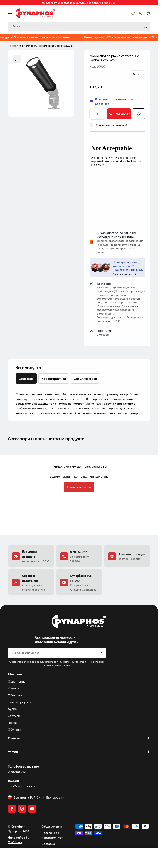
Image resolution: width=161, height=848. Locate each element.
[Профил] (140, 13)
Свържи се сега (123, 274)
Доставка (48, 844)
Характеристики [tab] (53, 378)
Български (54, 797)
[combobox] (79, 26)
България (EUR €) (26, 797)
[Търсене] (145, 26)
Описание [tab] (26, 378)
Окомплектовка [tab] (85, 378)
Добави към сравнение (110, 125)
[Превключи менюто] (10, 13)
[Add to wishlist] (139, 113)
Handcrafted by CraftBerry (18, 839)
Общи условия (52, 826)
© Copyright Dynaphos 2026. (19, 828)
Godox (137, 74)
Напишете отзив (79, 487)
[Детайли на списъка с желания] (133, 13)
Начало (12, 45)
